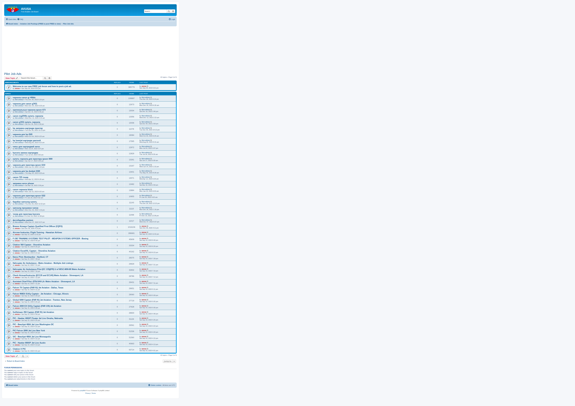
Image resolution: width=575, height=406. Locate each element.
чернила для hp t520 (22, 134)
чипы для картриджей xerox (26, 147)
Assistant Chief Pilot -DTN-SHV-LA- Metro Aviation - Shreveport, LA (44, 281)
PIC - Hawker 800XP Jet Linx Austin (29, 343)
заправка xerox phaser (23, 183)
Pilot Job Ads (12, 74)
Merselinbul (19, 99)
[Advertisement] (90, 47)
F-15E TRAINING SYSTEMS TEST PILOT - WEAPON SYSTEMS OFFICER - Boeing (50, 238)
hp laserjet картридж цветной (27, 140)
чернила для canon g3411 (25, 104)
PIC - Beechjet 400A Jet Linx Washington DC (33, 324)
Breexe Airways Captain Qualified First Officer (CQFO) (37, 226)
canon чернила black (23, 189)
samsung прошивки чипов (25, 208)
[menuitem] (20, 19)
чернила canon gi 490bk (24, 97)
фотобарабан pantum (23, 220)
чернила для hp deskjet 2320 (26, 171)
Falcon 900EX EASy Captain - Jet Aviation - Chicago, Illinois (41, 294)
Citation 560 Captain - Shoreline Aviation (31, 245)
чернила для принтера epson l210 (29, 165)
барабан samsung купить (25, 202)
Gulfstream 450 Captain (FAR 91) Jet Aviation (33, 312)
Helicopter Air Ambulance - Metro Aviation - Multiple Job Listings (43, 263)
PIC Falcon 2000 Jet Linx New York (29, 330)
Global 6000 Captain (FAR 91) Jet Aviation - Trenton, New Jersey (42, 300)
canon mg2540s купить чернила (28, 116)
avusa (17, 88)
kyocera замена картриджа (25, 153)
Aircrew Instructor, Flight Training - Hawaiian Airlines (37, 232)
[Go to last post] (148, 86)
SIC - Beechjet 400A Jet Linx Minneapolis (32, 337)
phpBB (82, 390)
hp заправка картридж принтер (28, 128)
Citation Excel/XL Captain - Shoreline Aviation (34, 251)
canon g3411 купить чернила (26, 122)
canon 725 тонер (20, 177)
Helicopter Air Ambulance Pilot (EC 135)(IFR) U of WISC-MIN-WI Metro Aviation (49, 269)
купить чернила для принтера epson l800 (32, 159)
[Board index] (13, 9)
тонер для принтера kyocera (26, 214)
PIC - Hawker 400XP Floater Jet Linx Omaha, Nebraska (38, 318)
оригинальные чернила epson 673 (29, 110)
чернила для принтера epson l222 (29, 196)
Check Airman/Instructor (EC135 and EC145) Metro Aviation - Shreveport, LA (48, 275)
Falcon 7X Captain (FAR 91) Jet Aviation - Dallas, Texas (38, 288)
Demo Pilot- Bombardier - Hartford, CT (30, 257)
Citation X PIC (19, 349)
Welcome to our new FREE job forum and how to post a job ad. (42, 86)
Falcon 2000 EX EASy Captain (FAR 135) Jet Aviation (37, 306)
